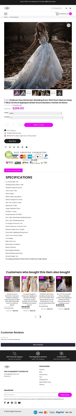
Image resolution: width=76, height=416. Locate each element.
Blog (40, 372)
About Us (8, 376)
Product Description (13, 170)
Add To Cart (39, 125)
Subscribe (65, 395)
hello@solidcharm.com (12, 374)
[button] (23, 93)
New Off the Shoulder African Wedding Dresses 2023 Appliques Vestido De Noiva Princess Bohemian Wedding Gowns (63, 298)
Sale (40, 377)
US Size (6, 117)
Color (6, 113)
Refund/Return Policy (45, 382)
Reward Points (43, 374)
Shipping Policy (43, 379)
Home (6, 17)
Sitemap (41, 384)
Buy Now (12, 141)
